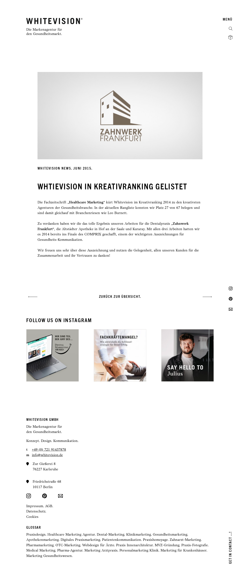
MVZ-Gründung (167, 545)
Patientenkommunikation (121, 540)
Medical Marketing (40, 550)
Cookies (32, 517)
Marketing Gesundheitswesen (49, 556)
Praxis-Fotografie (194, 545)
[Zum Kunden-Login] (230, 37)
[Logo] (54, 21)
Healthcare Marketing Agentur (71, 535)
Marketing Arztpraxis (101, 550)
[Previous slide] (77, 355)
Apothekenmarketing (42, 540)
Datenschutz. (36, 511)
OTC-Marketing (68, 545)
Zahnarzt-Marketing (185, 540)
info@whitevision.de (47, 455)
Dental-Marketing (110, 535)
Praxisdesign (36, 535)
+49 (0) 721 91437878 (49, 450)
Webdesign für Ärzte (98, 545)
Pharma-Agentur (69, 550)
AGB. (49, 506)
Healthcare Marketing (86, 202)
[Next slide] (163, 355)
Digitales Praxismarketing (80, 540)
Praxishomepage (155, 540)
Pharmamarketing (40, 545)
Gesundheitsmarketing (170, 535)
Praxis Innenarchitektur (134, 545)
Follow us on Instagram (59, 320)
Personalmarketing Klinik (139, 550)
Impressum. (35, 506)
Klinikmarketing (138, 535)
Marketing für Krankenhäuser (183, 550)
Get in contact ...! (230, 547)
